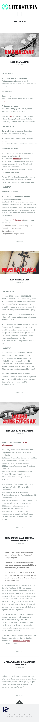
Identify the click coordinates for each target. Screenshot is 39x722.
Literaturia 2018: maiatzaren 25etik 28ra (19, 663)
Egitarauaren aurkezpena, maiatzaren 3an (19, 539)
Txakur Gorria (18, 220)
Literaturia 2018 (19, 65)
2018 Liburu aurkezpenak (19, 430)
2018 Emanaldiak (19, 62)
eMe (10, 116)
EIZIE (4, 101)
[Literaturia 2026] (19, 7)
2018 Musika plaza (19, 279)
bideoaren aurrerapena (21, 641)
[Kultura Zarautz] (6, 713)
